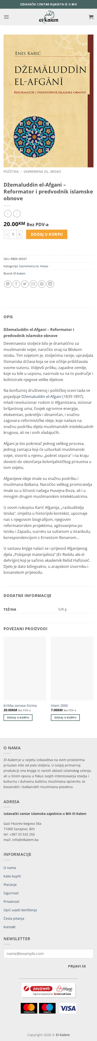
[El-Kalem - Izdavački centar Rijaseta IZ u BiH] (48, 17)
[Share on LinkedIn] (50, 284)
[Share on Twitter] (25, 284)
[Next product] (7, 213)
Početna (11, 171)
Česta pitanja (14, 918)
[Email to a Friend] (33, 284)
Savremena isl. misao (42, 171)
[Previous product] (16, 213)
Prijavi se (77, 966)
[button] (6, 17)
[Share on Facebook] (16, 284)
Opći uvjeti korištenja (20, 910)
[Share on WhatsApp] (8, 284)
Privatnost (11, 901)
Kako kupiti (12, 876)
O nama (10, 867)
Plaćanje (10, 884)
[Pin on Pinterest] (42, 284)
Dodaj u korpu (47, 234)
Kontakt (10, 927)
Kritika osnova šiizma (20, 705)
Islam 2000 (59, 705)
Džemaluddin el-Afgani (41, 396)
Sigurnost (11, 893)
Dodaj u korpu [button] (18, 717)
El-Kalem (19, 273)
